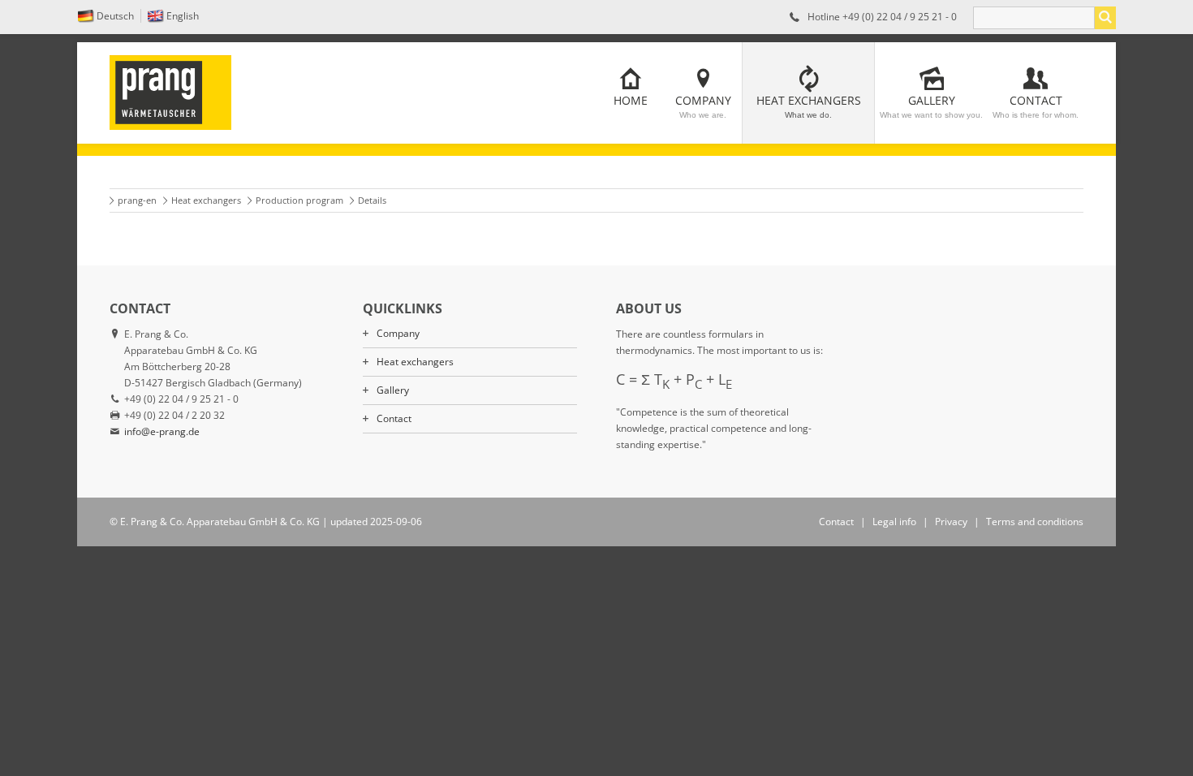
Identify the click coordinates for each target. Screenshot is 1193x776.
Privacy (951, 521)
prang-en (137, 200)
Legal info (894, 521)
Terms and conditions (1034, 521)
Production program (299, 200)
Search (1105, 17)
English (182, 16)
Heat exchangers (808, 106)
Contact (1036, 106)
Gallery (931, 106)
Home (631, 100)
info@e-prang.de (162, 431)
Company (703, 106)
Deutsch (115, 16)
